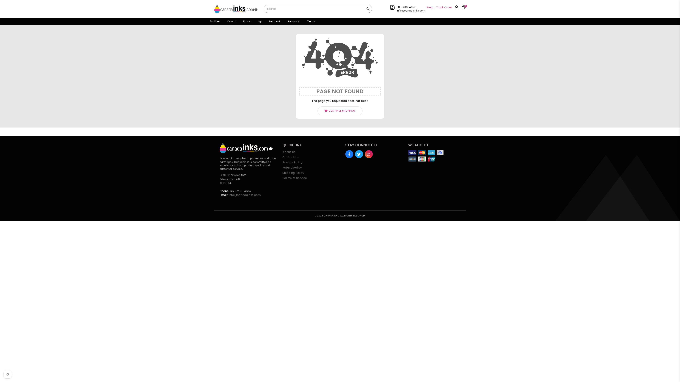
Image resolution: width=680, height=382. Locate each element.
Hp (260, 21)
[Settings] (456, 8)
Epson (247, 21)
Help (430, 7)
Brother (215, 21)
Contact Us (290, 157)
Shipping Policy (293, 173)
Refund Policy (292, 168)
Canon (231, 21)
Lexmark (274, 21)
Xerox (311, 21)
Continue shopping (341, 110)
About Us (289, 152)
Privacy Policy (292, 162)
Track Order (444, 7)
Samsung (293, 21)
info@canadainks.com (244, 195)
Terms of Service (294, 178)
